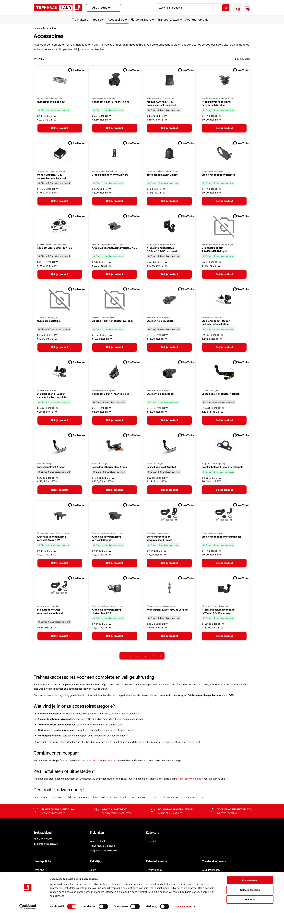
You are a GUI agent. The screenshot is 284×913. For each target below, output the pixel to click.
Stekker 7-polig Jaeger (160, 320)
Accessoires (116, 19)
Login (93, 869)
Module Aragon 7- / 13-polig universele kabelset (51, 176)
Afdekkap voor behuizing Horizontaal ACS (106, 611)
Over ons (39, 869)
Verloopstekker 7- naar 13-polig (110, 393)
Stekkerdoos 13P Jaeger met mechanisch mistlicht (52, 395)
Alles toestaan (250, 880)
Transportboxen (168, 19)
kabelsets (111, 760)
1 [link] (123, 655)
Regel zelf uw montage (190, 778)
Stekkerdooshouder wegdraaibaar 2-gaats (159, 538)
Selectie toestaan (250, 890)
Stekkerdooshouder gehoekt (218, 174)
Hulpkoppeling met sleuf (51, 101)
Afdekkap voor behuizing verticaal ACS (114, 247)
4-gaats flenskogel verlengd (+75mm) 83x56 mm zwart (218, 611)
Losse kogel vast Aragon (51, 467)
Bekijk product (59, 128)
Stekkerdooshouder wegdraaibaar (221, 536)
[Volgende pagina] (161, 656)
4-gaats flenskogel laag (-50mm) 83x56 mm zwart (162, 249)
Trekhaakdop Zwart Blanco (162, 174)
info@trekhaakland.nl (46, 843)
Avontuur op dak (196, 19)
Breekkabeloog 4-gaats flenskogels (222, 467)
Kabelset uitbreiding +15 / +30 (54, 247)
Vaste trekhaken (99, 841)
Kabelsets (151, 841)
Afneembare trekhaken (103, 845)
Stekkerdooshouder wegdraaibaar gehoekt (50, 611)
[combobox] (193, 7)
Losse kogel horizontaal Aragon (110, 467)
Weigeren (250, 899)
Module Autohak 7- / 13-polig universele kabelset (161, 103)
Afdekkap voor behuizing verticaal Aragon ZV (51, 538)
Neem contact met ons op (120, 797)
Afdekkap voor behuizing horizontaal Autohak (216, 103)
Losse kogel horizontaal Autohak (220, 393)
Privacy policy (154, 869)
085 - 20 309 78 (43, 839)
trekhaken (97, 760)
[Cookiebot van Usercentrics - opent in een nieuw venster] (27, 906)
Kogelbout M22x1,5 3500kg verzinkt (167, 609)
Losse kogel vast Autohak (161, 467)
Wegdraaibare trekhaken (104, 850)
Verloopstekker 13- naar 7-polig (110, 101)
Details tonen (183, 906)
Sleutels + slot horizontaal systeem (112, 320)
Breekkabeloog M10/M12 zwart (110, 174)
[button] (103, 8)
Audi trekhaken (211, 869)
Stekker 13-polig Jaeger (160, 393)
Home (37, 28)
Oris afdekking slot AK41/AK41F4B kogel (214, 249)
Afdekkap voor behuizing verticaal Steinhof (106, 538)
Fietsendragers (140, 19)
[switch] (103, 906)
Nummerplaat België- (49, 320)
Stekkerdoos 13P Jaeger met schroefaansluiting (216, 322)
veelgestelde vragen (164, 797)
